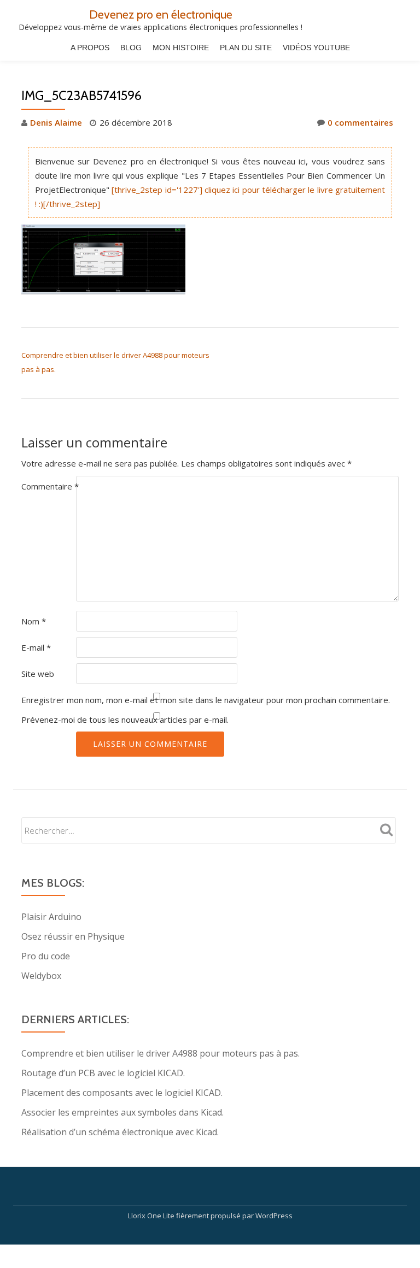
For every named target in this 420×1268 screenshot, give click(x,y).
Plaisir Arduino (51, 917)
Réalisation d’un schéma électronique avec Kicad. (120, 1132)
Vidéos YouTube (316, 47)
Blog (131, 47)
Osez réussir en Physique (73, 936)
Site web (37, 673)
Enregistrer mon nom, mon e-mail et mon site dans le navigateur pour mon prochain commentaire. (205, 699)
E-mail (36, 647)
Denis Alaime (56, 122)
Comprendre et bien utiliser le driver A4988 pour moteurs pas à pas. (160, 1053)
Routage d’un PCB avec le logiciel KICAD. (103, 1073)
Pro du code (45, 956)
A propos (90, 47)
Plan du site (246, 47)
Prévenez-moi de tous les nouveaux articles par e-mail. (125, 719)
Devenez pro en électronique (160, 14)
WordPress (274, 1215)
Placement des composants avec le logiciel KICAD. (122, 1093)
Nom (33, 621)
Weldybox (41, 976)
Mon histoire (181, 47)
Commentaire (50, 486)
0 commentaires (360, 122)
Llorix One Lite (152, 1215)
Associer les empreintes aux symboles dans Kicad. (122, 1112)
